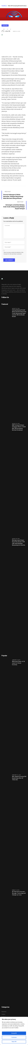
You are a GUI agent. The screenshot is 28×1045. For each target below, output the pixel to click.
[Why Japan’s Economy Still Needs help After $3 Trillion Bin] (6, 831)
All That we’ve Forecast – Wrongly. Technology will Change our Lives (19, 893)
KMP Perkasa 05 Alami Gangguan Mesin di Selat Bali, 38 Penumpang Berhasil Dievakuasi (19, 427)
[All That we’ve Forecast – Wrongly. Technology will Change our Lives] (6, 946)
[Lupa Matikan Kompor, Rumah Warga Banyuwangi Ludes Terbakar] (14, 43)
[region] (14, 1031)
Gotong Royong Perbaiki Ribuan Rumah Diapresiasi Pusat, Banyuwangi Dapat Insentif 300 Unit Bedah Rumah (19, 313)
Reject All (14, 1041)
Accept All (14, 1033)
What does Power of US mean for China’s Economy (18, 663)
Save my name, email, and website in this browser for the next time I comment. (13, 253)
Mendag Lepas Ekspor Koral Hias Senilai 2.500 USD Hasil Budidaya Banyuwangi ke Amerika (18, 542)
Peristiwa (5, 25)
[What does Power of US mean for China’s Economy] (6, 716)
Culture (3, 1014)
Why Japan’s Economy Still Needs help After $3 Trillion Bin (19, 778)
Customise (14, 1037)
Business (4, 1011)
